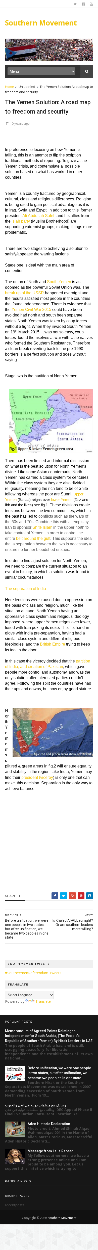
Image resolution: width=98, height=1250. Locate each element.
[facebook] (83, 4)
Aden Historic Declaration (49, 1124)
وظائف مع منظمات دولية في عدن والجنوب (35, 1105)
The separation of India (25, 589)
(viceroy (46, 777)
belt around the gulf (33, 538)
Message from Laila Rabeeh (51, 1151)
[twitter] (75, 4)
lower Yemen (61, 500)
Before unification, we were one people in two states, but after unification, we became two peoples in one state (59, 1073)
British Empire (52, 644)
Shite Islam (42, 527)
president (29, 777)
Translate (43, 1001)
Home (9, 86)
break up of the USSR (24, 293)
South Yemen (59, 282)
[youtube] (91, 4)
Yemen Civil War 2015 (31, 309)
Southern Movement (41, 23)
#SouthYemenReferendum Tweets (33, 972)
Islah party (21, 221)
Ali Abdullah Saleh (39, 216)
